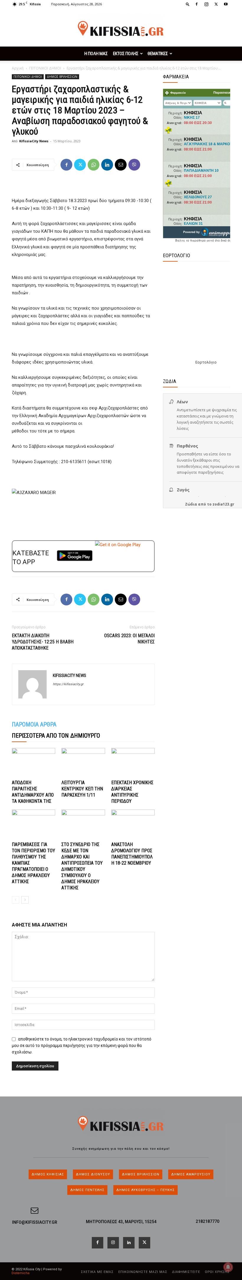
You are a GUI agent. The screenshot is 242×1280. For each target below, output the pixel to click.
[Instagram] (206, 4)
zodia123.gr (223, 504)
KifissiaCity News (33, 141)
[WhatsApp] (93, 165)
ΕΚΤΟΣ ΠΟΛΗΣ (125, 53)
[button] (187, 4)
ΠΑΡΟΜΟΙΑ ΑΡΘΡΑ (34, 724)
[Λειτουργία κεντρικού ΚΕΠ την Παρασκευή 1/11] (83, 763)
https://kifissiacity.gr (68, 684)
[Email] (121, 165)
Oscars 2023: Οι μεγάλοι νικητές (129, 639)
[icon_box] (121, 1219)
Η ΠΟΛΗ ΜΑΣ (96, 53)
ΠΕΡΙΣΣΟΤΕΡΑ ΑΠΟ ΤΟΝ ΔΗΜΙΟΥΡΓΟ (56, 735)
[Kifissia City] (121, 27)
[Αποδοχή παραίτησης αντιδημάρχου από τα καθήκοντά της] (33, 763)
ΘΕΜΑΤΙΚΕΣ (158, 53)
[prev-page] (15, 900)
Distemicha (21, 1273)
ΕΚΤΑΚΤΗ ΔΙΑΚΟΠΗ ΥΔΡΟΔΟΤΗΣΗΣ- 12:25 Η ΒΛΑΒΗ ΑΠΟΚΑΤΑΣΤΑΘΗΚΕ (42, 642)
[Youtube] (225, 4)
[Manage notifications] (228, 1267)
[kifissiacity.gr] (121, 1122)
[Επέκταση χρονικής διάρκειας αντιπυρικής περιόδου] (133, 763)
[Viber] (134, 165)
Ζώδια (191, 504)
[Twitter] (216, 4)
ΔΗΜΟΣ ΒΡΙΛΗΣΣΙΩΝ (62, 77)
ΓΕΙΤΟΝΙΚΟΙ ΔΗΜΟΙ (45, 68)
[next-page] (25, 900)
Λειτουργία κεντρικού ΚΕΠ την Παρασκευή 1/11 (82, 789)
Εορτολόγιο (206, 362)
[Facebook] (196, 4)
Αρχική (18, 68)
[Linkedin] (107, 165)
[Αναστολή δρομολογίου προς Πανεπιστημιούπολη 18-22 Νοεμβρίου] (133, 824)
